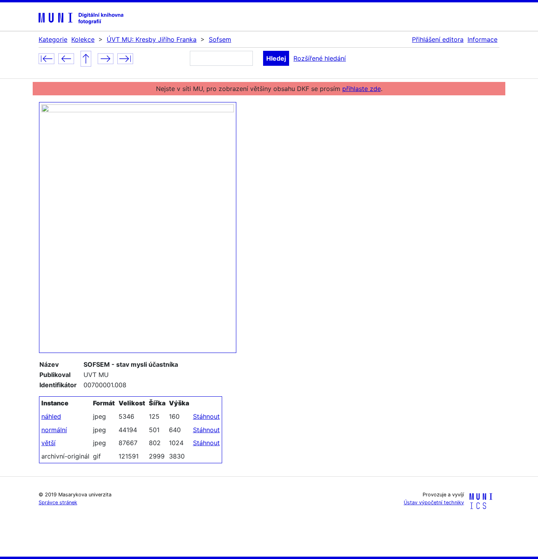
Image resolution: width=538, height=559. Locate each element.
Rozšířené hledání (319, 58)
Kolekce (83, 39)
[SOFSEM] (66, 58)
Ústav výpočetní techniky (434, 502)
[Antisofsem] (46, 58)
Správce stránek (58, 502)
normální (54, 430)
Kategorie (53, 39)
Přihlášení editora (438, 39)
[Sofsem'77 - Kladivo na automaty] (105, 58)
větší (48, 443)
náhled (51, 416)
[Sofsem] (86, 58)
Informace (482, 39)
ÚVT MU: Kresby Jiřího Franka (152, 39)
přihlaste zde (361, 89)
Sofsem (220, 39)
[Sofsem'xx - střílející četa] (125, 58)
